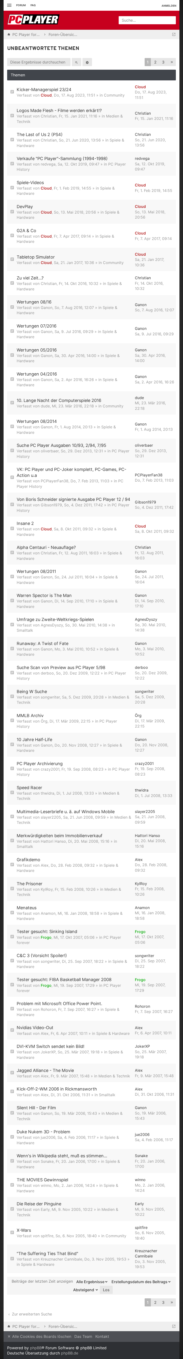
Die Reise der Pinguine (39, 1203)
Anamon (48, 913)
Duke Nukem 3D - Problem (43, 1131)
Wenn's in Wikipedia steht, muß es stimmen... (62, 1155)
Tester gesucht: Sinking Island (47, 931)
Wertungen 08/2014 (37, 421)
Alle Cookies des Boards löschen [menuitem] (41, 1336)
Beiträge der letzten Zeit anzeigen (43, 1281)
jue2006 (48, 1137)
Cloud (46, 95)
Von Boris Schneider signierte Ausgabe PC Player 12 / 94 (73, 499)
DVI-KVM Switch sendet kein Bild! (50, 1046)
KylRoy (47, 889)
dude (45, 406)
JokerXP (48, 1052)
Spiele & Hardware (113, 1033)
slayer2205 (51, 817)
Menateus (26, 907)
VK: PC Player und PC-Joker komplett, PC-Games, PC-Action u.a (71, 472)
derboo (47, 673)
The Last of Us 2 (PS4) (40, 134)
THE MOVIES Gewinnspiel (42, 1179)
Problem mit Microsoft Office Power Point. (59, 1003)
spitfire (47, 1235)
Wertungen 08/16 (34, 301)
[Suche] (76, 62)
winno (46, 1185)
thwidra (47, 793)
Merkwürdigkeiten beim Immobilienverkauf (59, 835)
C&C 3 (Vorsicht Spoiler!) (42, 955)
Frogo (46, 937)
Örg (44, 721)
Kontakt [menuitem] (102, 1336)
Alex (45, 865)
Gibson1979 (51, 505)
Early (45, 1209)
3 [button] (163, 62)
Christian (49, 116)
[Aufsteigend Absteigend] (84, 1290)
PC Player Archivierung (40, 763)
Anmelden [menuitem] (169, 5)
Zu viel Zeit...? (30, 277)
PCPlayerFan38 (54, 481)
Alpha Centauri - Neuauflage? (46, 547)
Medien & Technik (114, 1076)
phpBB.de (69, 1353)
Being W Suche (32, 691)
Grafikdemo (28, 859)
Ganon (46, 307)
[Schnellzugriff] (9, 5)
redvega (48, 164)
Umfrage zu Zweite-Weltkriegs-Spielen (55, 619)
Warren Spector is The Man (44, 595)
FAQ (33, 5)
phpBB (36, 1347)
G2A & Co (26, 230)
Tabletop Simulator (36, 256)
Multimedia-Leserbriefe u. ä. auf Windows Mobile (66, 811)
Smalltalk (25, 630)
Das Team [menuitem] (83, 1336)
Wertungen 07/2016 (36, 325)
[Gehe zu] (173, 34)
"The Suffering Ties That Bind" (47, 1253)
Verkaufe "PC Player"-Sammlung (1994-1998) (62, 158)
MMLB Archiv (30, 715)
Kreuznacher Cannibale (61, 1259)
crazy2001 (50, 769)
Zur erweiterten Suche (31, 1314)
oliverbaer (50, 451)
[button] (172, 62)
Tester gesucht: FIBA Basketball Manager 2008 (64, 979)
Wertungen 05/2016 (37, 349)
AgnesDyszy (52, 625)
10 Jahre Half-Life (34, 739)
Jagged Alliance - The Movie (45, 1070)
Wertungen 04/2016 (37, 374)
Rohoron (48, 1009)
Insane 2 (25, 523)
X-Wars (24, 1230)
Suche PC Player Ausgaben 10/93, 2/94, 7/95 (61, 445)
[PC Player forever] (34, 20)
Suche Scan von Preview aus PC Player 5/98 (61, 667)
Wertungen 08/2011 (36, 571)
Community (114, 95)
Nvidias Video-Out (35, 1027)
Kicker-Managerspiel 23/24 (44, 89)
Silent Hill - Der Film (36, 1107)
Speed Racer (29, 787)
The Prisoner (29, 883)
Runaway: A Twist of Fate (42, 643)
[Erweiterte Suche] (87, 62)
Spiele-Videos (30, 182)
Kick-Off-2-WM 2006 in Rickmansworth (57, 1088)
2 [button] (155, 62)
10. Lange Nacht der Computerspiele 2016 (59, 400)
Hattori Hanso (53, 841)
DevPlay (25, 206)
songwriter (50, 697)
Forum (21, 5)
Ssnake (47, 1161)
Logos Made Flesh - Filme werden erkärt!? (59, 110)
